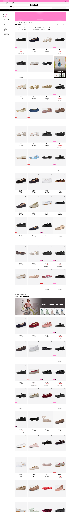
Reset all (48, 29)
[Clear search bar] (65, 7)
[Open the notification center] (60, 5)
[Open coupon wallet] (54, 5)
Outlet (5, 2)
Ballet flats (31, 22)
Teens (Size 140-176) (22, 22)
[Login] (57, 5)
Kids (15, 22)
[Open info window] (65, 1)
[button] (57, 24)
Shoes (27, 22)
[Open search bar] (52, 7)
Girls (17, 22)
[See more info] (34, 52)
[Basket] (65, 5)
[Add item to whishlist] (25, 33)
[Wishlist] (62, 5)
